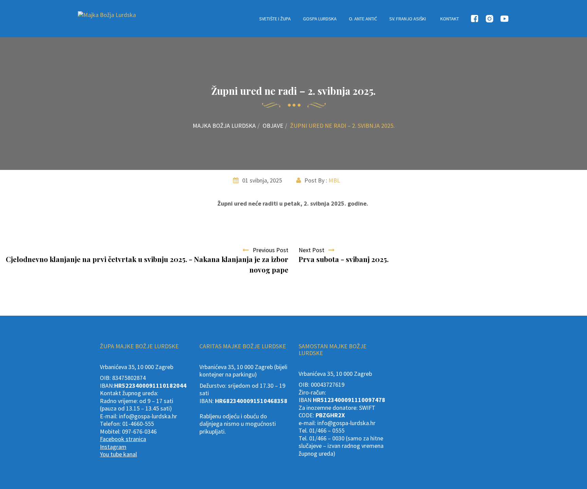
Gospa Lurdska (320, 19)
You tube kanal (118, 454)
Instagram (113, 447)
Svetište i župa (275, 19)
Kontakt (449, 19)
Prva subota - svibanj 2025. (344, 259)
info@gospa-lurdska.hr (148, 416)
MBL (334, 180)
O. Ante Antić (363, 19)
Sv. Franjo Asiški (407, 19)
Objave (273, 125)
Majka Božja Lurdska (224, 125)
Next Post (313, 250)
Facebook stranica (123, 439)
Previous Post (268, 250)
